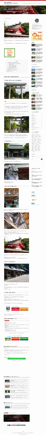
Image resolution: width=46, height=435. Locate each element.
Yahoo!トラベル (15, 339)
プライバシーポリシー (26, 432)
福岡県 (7, 10)
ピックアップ (33, 151)
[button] (8, 425)
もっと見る (37, 189)
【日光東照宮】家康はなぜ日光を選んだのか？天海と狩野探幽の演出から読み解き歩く (19, 380)
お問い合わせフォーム (31, 432)
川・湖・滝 (39, 138)
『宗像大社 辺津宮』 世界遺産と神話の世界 (12, 62)
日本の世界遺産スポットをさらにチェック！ (12, 70)
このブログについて (14, 432)
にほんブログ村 (33, 193)
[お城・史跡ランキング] (33, 195)
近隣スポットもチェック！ (10, 71)
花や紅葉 (34, 120)
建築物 (33, 124)
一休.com (24, 339)
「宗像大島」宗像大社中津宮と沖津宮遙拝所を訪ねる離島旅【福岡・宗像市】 (19, 406)
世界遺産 (11, 10)
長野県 (33, 148)
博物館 (33, 136)
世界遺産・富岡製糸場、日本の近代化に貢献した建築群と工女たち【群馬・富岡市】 (19, 385)
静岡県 (33, 149)
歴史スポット (34, 115)
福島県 (39, 148)
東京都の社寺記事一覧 (34, 90)
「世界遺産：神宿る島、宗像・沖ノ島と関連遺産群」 (15, 63)
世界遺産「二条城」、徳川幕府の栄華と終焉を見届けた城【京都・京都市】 (19, 396)
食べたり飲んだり (34, 142)
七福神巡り (39, 136)
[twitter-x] (22, 431)
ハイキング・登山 (34, 138)
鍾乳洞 (33, 137)
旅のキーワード (34, 129)
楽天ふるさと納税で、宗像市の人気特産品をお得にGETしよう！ (16, 358)
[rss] (41, 0)
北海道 (39, 150)
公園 (33, 126)
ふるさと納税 (39, 142)
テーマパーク (34, 121)
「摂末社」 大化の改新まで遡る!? (12, 66)
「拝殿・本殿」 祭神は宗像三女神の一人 (13, 65)
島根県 (36, 148)
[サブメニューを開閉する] (41, 114)
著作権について (21, 432)
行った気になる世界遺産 (14, 306)
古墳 (40, 135)
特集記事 (33, 143)
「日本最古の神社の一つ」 (12, 64)
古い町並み (33, 135)
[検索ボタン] (41, 3)
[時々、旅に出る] (11, 3)
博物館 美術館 (34, 123)
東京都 (38, 144)
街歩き (33, 117)
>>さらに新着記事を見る (34, 64)
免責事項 (18, 432)
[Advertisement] (16, 368)
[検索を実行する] (41, 159)
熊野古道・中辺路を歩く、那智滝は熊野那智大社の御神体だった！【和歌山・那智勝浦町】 (19, 391)
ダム (38, 137)
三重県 (36, 149)
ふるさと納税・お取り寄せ (35, 127)
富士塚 (37, 135)
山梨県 (39, 149)
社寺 (33, 114)
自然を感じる (34, 118)
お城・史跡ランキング (33, 196)
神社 (9, 10)
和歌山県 (33, 150)
